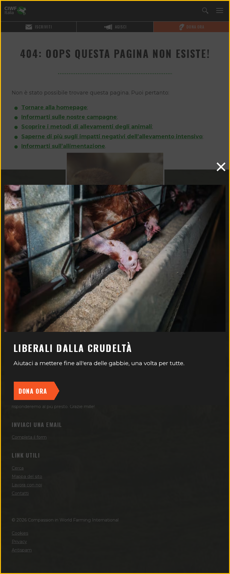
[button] (221, 167)
